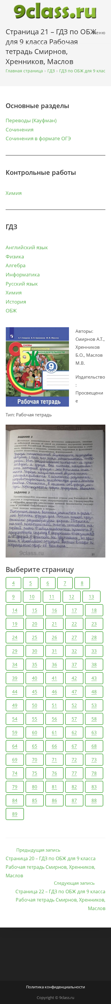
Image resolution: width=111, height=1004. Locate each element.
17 (74, 610)
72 (74, 759)
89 (14, 814)
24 (14, 637)
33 (94, 651)
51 (54, 705)
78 (94, 773)
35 (34, 664)
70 (34, 759)
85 (34, 800)
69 (14, 759)
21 (54, 624)
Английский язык (27, 247)
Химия (14, 193)
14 (14, 610)
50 (34, 705)
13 (91, 596)
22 (74, 624)
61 (54, 732)
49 (14, 705)
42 (74, 678)
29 (14, 651)
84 (14, 800)
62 (74, 732)
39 (14, 678)
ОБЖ (11, 310)
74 (14, 773)
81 (54, 787)
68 (94, 746)
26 (54, 637)
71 (54, 759)
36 (54, 664)
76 (54, 773)
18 (94, 610)
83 (94, 787)
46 (54, 692)
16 (54, 610)
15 (34, 610)
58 (94, 719)
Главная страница (24, 71)
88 (94, 800)
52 (74, 705)
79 (14, 787)
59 (14, 732)
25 (34, 637)
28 (94, 637)
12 (71, 596)
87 (74, 800)
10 (32, 596)
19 (14, 624)
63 (94, 732)
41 (54, 678)
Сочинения (19, 129)
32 (74, 651)
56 (54, 719)
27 (74, 637)
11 (51, 596)
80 (34, 787)
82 (74, 787)
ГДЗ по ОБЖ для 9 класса (84, 71)
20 (34, 624)
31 (54, 651)
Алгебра (15, 265)
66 (54, 746)
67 (74, 746)
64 (14, 746)
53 (94, 705)
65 (34, 746)
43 (94, 678)
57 (74, 719)
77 (74, 773)
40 (34, 678)
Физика (15, 256)
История (16, 301)
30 (34, 651)
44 (14, 692)
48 (94, 692)
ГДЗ (51, 71)
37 (74, 664)
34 (14, 664)
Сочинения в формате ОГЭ (38, 138)
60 (34, 732)
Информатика (23, 274)
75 (34, 773)
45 (34, 692)
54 (14, 719)
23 (94, 624)
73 (94, 759)
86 (54, 800)
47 (74, 692)
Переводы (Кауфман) (31, 120)
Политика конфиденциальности (55, 987)
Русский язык (22, 283)
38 (94, 664)
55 (34, 719)
